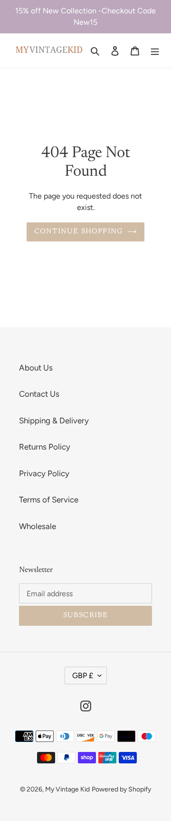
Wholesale (37, 526)
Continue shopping (78, 231)
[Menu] (155, 50)
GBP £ (82, 675)
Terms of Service (48, 499)
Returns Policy (44, 446)
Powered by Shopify (121, 789)
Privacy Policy (44, 473)
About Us (36, 367)
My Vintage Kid (67, 789)
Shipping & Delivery (54, 420)
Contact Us (39, 394)
